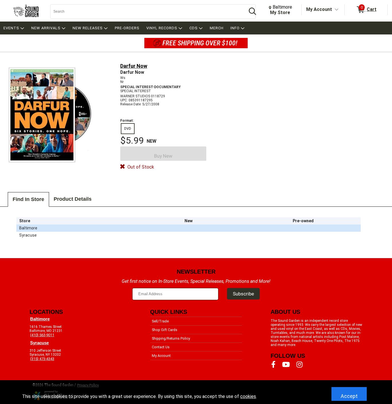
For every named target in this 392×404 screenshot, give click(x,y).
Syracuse (39, 343)
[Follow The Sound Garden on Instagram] (299, 365)
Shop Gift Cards (164, 330)
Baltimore (40, 319)
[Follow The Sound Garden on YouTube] (286, 365)
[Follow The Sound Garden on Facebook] (273, 365)
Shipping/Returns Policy (171, 338)
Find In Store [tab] (28, 199)
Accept (349, 396)
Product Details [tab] (73, 199)
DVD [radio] (127, 129)
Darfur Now (133, 66)
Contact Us (161, 347)
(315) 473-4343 (42, 359)
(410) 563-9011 (42, 335)
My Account (319, 9)
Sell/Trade (160, 321)
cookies (248, 396)
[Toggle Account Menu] (336, 9)
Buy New (163, 156)
